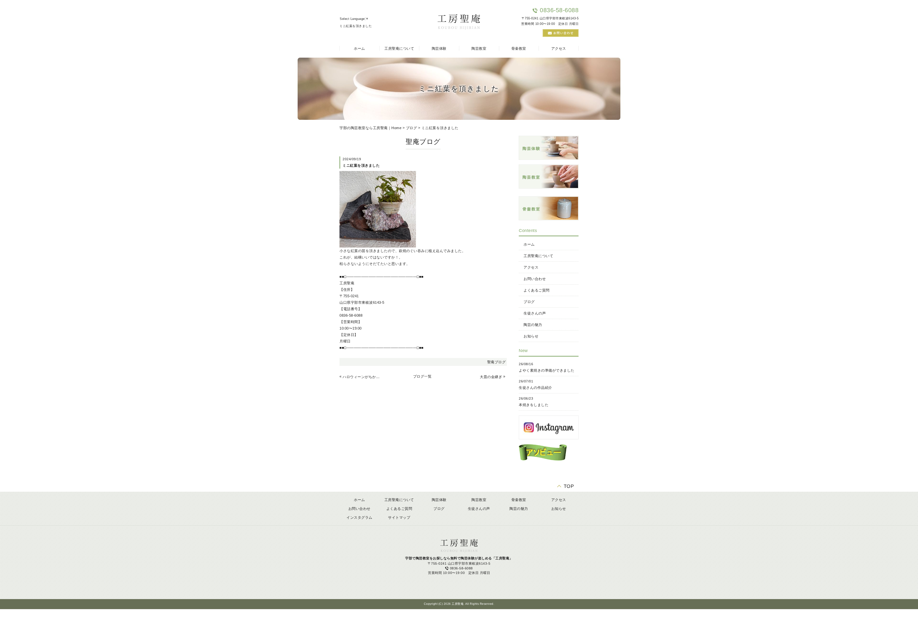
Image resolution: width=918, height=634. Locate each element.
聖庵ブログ (496, 362)
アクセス (558, 48)
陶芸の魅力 (533, 325)
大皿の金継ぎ (491, 377)
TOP (569, 485)
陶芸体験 (439, 48)
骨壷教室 (518, 48)
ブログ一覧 (422, 376)
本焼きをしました (533, 405)
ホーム (359, 48)
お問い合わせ (535, 279)
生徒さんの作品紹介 (535, 388)
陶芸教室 (478, 48)
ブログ (411, 128)
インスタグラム (359, 517)
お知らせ (531, 336)
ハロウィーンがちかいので (362, 377)
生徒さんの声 (535, 313)
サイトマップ (399, 517)
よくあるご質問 (537, 290)
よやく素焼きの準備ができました (546, 370)
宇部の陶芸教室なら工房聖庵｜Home (370, 128)
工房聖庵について (399, 48)
